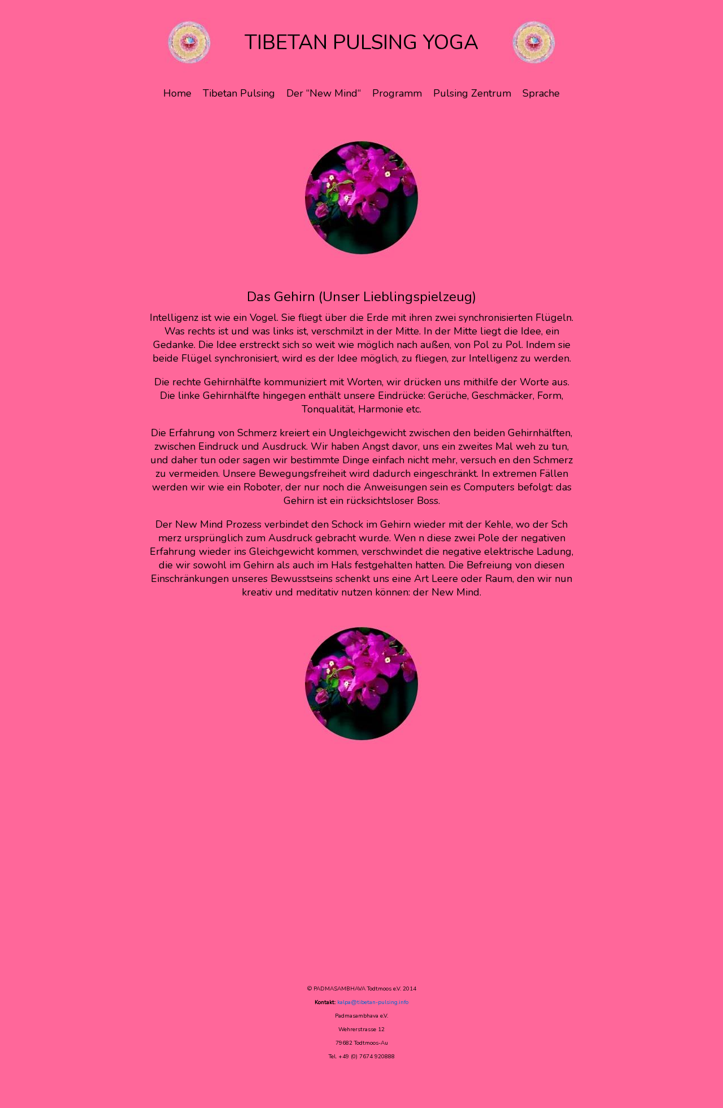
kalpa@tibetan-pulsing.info (372, 1002)
